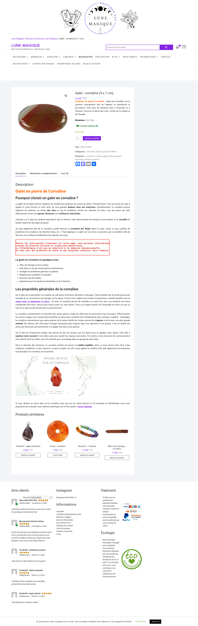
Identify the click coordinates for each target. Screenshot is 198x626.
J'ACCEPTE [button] (155, 622)
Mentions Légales (63, 517)
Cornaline (90, 151)
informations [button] (140, 621)
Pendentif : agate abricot (30, 593)
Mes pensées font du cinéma (31, 521)
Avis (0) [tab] (64, 173)
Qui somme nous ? (64, 523)
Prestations (102, 57)
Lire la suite (57, 455)
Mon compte (130, 57)
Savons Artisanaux (44, 64)
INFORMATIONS (148, 57)
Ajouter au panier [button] (28, 455)
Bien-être (52, 57)
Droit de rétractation (64, 520)
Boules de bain (91, 64)
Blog (115, 57)
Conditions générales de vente (68, 514)
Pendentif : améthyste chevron (32, 550)
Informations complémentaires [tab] (43, 173)
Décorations (20, 64)
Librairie (68, 57)
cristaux (98, 156)
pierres (96, 159)
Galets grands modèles (106, 151)
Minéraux (36, 57)
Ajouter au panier (92, 138)
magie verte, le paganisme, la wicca (32, 301)
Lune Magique (17, 38)
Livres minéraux (85, 406)
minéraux (88, 159)
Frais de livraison (63, 528)
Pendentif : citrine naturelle (31, 570)
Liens (58, 534)
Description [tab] (20, 173)
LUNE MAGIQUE (25, 45)
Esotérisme (19, 57)
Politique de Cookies (64, 526)
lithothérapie (115, 156)
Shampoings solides (69, 64)
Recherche (166, 47)
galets (106, 156)
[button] (66, 95)
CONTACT (166, 57)
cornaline (90, 156)
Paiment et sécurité (64, 531)
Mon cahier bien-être (28, 500)
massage (79, 159)
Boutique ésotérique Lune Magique (42, 38)
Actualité (60, 511)
